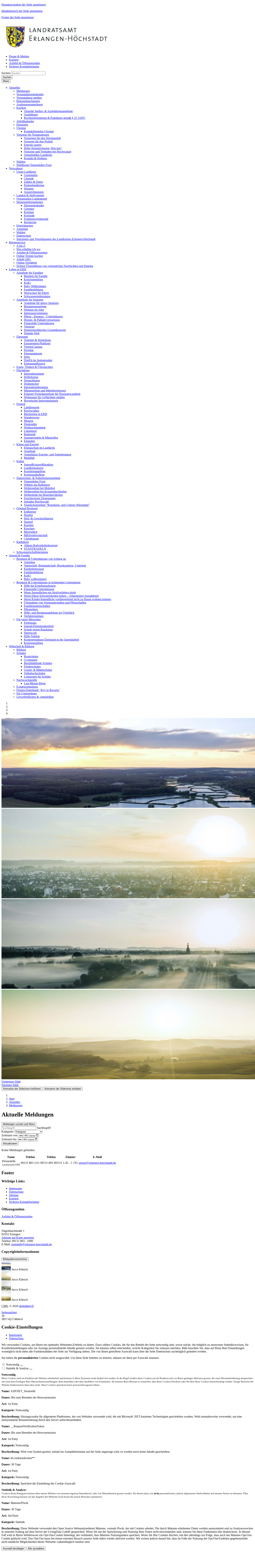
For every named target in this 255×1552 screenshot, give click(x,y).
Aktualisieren (10, 1143)
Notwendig (12, 1364)
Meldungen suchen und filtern (19, 1124)
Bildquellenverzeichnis (15, 1259)
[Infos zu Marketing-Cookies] (30, 1369)
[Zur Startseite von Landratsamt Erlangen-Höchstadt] (57, 50)
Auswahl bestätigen (13, 1548)
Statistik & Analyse (17, 1368)
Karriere (14, 1198)
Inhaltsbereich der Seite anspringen (22, 11)
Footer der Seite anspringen (17, 17)
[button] (14, 87)
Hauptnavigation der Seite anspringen (23, 4)
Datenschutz (16, 1191)
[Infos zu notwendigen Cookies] (21, 1365)
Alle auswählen (36, 1548)
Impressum (15, 1188)
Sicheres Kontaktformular (24, 1201)
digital (26, 1306)
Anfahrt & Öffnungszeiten (16, 1216)
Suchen (5, 73)
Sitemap (13, 1195)
